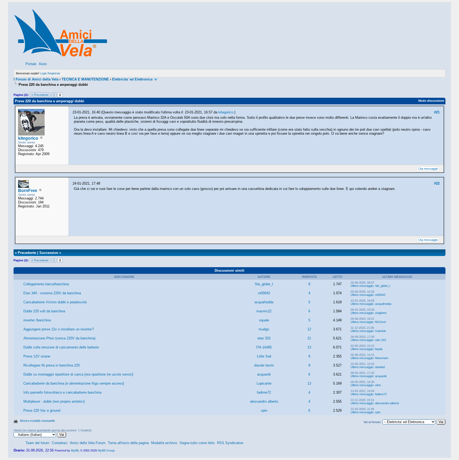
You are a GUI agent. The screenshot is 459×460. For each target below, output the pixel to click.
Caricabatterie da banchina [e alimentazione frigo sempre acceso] (73, 383)
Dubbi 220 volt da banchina (44, 311)
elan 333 (263, 338)
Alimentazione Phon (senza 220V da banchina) (59, 338)
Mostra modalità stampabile (37, 420)
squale (264, 320)
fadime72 (264, 392)
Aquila (378, 349)
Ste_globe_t (264, 284)
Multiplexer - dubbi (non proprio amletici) (54, 401)
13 (309, 347)
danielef (380, 367)
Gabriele (380, 331)
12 (309, 329)
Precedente (27, 253)
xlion (378, 385)
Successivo (48, 253)
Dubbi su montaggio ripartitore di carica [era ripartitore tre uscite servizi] (78, 374)
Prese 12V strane (36, 356)
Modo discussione (431, 100)
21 (309, 338)
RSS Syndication (230, 443)
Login (43, 73)
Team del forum (37, 443)
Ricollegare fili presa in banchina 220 (51, 365)
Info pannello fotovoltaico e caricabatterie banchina (62, 392)
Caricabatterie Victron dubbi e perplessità (55, 302)
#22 (437, 183)
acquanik (264, 374)
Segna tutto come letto (197, 443)
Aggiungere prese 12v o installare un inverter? (58, 329)
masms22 (263, 311)
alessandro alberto (264, 401)
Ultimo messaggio (362, 285)
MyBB (75, 450)
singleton (380, 312)
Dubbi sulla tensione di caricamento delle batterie (61, 347)
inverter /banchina (37, 320)
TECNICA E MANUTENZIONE (85, 79)
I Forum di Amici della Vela (36, 79)
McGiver (380, 321)
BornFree (27, 190)
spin (264, 410)
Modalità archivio (164, 443)
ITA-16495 (264, 347)
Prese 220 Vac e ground (41, 410)
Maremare (381, 358)
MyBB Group (106, 450)
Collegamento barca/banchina (46, 284)
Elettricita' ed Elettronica (132, 79)
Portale (31, 64)
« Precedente (40, 94)
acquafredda (263, 302)
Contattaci (59, 443)
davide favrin (264, 365)
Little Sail (264, 356)
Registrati (54, 73)
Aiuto (43, 64)
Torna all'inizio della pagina (128, 443)
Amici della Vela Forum (87, 443)
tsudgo (264, 329)
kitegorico (28, 138)
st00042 (264, 293)
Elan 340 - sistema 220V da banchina (52, 293)
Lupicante (264, 383)
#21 (437, 112)
